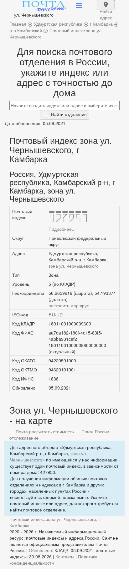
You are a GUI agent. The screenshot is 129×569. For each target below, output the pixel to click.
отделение (69, 114)
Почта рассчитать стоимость (44, 431)
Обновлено (40, 550)
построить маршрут (69, 305)
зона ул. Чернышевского (74, 266)
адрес (106, 8)
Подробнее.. (61, 229)
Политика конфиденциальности (53, 559)
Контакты (64, 556)
